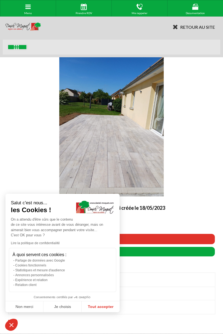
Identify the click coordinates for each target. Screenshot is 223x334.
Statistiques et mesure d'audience (40, 270)
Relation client (25, 285)
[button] (11, 324)
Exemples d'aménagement (17, 47)
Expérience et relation (31, 280)
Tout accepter (100, 306)
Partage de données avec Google (40, 260)
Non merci (24, 306)
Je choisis (62, 306)
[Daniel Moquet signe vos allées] (23, 27)
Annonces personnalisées (34, 275)
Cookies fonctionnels (30, 265)
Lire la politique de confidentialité (35, 243)
